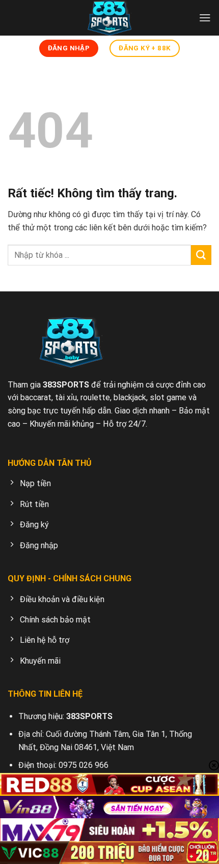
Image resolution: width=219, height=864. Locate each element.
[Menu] (205, 17)
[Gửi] (201, 255)
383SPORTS (66, 385)
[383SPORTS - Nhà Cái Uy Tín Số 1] (109, 18)
